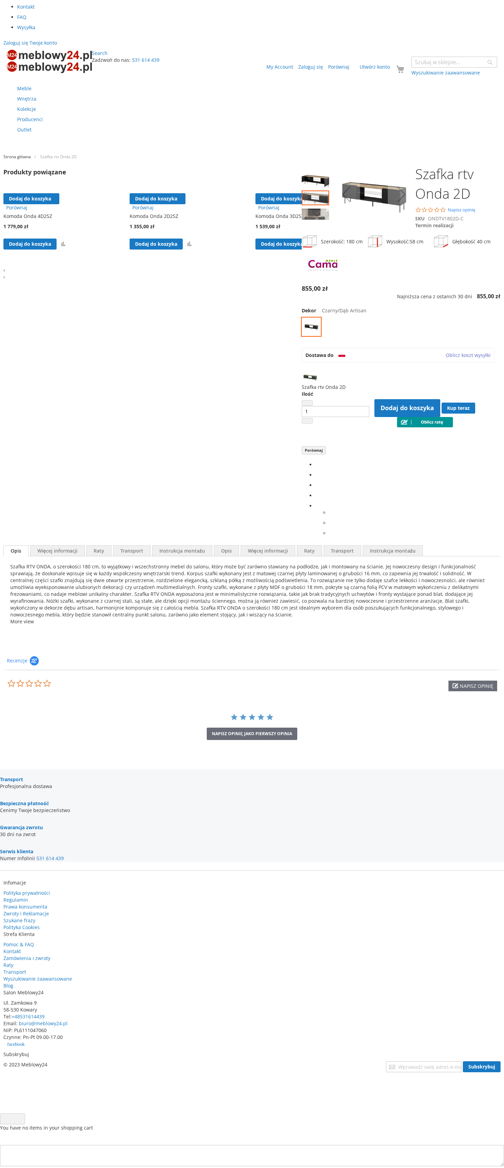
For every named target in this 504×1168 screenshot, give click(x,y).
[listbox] (401, 327)
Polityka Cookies (21, 927)
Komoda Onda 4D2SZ (27, 216)
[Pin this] (317, 495)
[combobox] (454, 62)
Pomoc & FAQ (18, 944)
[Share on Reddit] (331, 533)
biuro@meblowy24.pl (43, 1023)
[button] (317, 178)
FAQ (21, 17)
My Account (279, 66)
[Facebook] (317, 464)
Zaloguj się (310, 66)
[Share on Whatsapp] (331, 512)
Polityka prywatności (26, 893)
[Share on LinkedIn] (317, 485)
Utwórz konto (375, 66)
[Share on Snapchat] (331, 523)
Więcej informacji (57, 550)
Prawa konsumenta (25, 906)
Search (100, 53)
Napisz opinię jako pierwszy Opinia (252, 734)
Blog (8, 985)
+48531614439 (28, 1016)
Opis (16, 550)
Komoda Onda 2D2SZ (154, 216)
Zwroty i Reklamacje (26, 913)
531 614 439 (145, 60)
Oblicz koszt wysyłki (468, 355)
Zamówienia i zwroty (26, 958)
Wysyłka (26, 27)
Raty (99, 550)
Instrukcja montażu (182, 550)
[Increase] (307, 421)
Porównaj (314, 450)
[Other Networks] (317, 505)
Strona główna (17, 157)
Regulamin (15, 900)
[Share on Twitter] (317, 475)
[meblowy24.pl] (49, 61)
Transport (131, 550)
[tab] (15, 550)
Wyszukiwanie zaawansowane (37, 978)
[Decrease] (307, 403)
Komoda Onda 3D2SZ (279, 216)
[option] (311, 326)
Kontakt (26, 6)
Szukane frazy (19, 920)
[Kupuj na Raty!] (425, 425)
